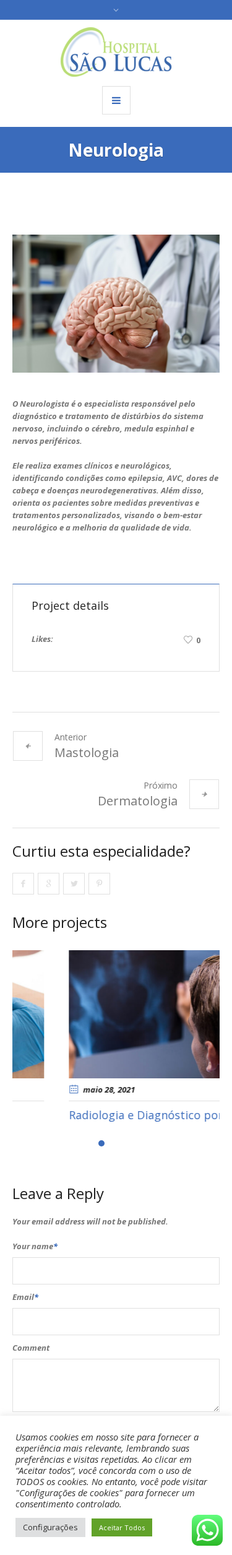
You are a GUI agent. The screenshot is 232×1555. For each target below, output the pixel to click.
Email (25, 1296)
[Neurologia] (116, 304)
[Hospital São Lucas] (116, 52)
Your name (35, 1246)
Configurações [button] (50, 1527)
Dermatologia (138, 800)
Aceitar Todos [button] (122, 1527)
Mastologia (86, 752)
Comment (30, 1347)
